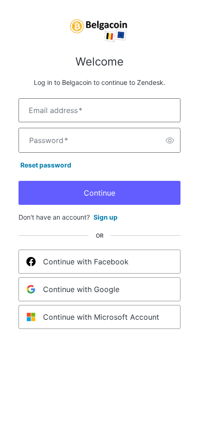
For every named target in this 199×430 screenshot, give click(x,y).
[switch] (170, 140)
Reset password (45, 165)
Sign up (105, 217)
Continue (99, 192)
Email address (55, 110)
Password (48, 140)
